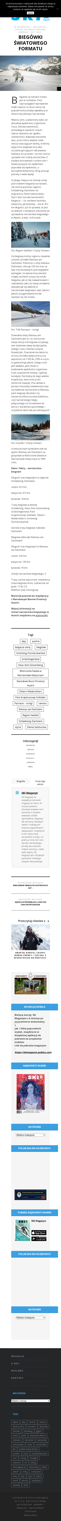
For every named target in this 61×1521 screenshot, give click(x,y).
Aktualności (39, 27)
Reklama (17, 1370)
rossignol (34, 1458)
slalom (16, 1471)
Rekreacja (24, 32)
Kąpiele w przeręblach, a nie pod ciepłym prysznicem (30, 902)
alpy (24, 641)
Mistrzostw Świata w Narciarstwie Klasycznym (30, 673)
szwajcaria (36, 1471)
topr (23, 1476)
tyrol (30, 1476)
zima (26, 1485)
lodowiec (17, 1440)
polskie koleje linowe (28, 1449)
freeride (16, 1431)
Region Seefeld (30, 715)
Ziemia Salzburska (36, 727)
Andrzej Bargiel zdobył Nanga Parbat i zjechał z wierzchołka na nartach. (30, 955)
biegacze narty (22, 647)
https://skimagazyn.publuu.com (33, 1052)
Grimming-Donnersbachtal (30, 653)
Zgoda (30, 13)
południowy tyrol (39, 1453)
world (15, 1480)
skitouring (33, 1467)
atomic (32, 1422)
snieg (25, 1471)
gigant (39, 1431)
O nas (15, 1363)
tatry (15, 1476)
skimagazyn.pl (19, 1467)
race (15, 1458)
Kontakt (17, 1378)
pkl (14, 1449)
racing (23, 1458)
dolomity (44, 1426)
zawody (16, 1485)
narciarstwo (18, 1444)
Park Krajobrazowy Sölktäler (30, 697)
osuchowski (41, 1444)
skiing (33, 1462)
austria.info (42, 615)
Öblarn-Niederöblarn (30, 691)
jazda (23, 1435)
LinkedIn (30, 762)
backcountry (18, 1426)
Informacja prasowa (34, 29)
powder (16, 1453)
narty (29, 1444)
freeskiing (28, 1431)
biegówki (41, 647)
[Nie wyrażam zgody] (57, 8)
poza (25, 1453)
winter (39, 1476)
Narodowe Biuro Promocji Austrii (30, 683)
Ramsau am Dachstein (30, 709)
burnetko (32, 1426)
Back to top (30, 1515)
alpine (15, 1422)
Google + (30, 758)
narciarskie (42, 1440)
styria (18, 727)
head (15, 1435)
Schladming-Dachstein (30, 721)
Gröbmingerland (30, 659)
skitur (44, 1467)
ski (26, 1462)
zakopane (36, 1480)
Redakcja (17, 1356)
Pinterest (30, 754)
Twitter (30, 750)
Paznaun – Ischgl (23, 703)
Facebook (30, 745)
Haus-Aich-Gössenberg (30, 665)
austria (35, 641)
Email (30, 767)
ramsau (42, 703)
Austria (19, 29)
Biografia (21, 781)
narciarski (29, 1440)
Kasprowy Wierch (38, 1435)
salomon (17, 1462)
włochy (25, 1480)
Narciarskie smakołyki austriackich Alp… (30, 885)
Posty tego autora (40, 783)
